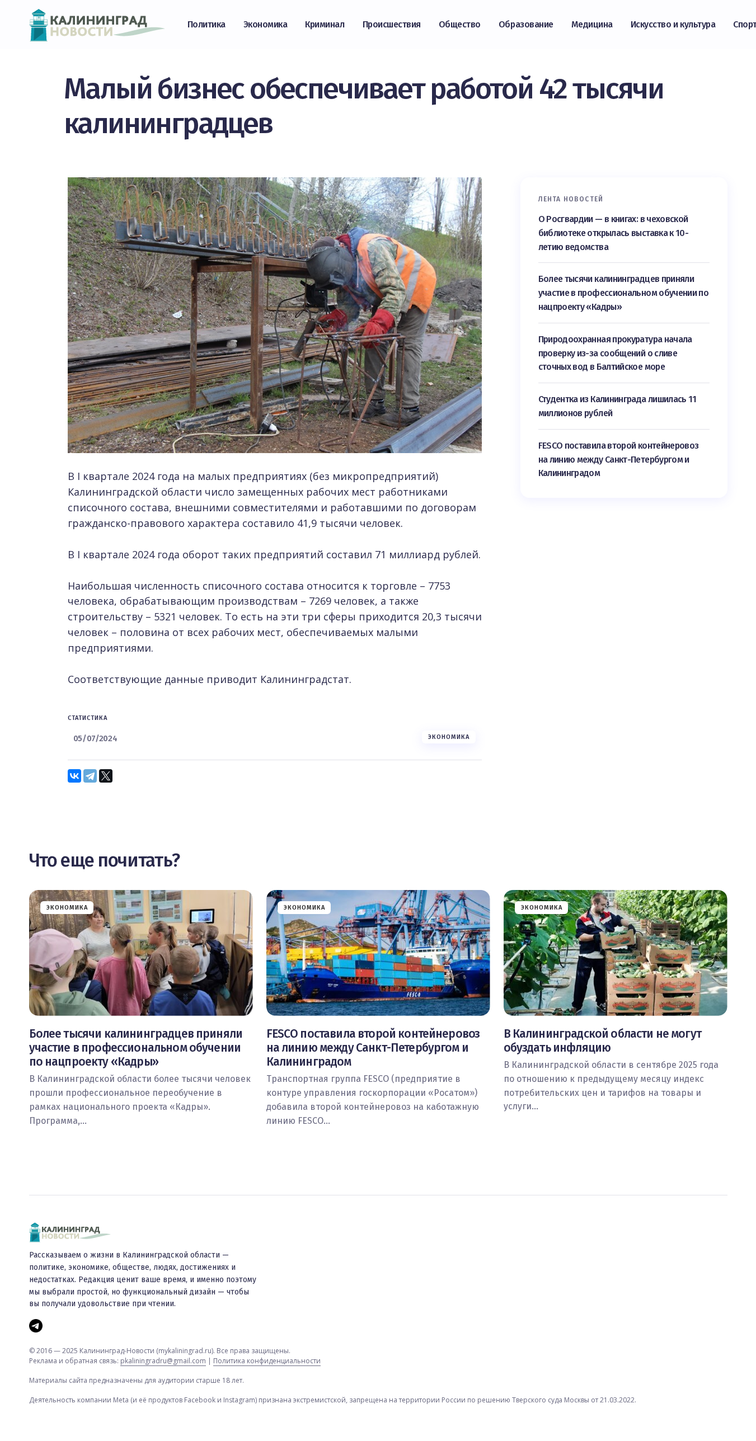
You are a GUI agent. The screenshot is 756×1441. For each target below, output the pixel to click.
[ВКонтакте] (74, 776)
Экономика (449, 737)
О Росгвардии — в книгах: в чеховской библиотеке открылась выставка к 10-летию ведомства (613, 233)
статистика (88, 718)
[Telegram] (90, 776)
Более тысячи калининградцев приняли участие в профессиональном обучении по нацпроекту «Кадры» (623, 293)
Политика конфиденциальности (267, 1360)
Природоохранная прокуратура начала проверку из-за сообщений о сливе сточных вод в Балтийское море (615, 353)
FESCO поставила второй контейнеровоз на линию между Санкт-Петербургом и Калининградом (618, 459)
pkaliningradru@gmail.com (163, 1360)
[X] (105, 776)
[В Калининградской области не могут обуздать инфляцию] (615, 953)
